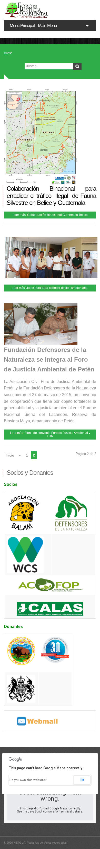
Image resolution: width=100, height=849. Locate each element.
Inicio (8, 53)
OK (82, 780)
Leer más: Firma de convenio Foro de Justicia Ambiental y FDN (50, 434)
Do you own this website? (28, 780)
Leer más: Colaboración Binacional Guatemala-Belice (50, 215)
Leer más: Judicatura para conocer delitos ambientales (50, 288)
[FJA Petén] (50, 10)
